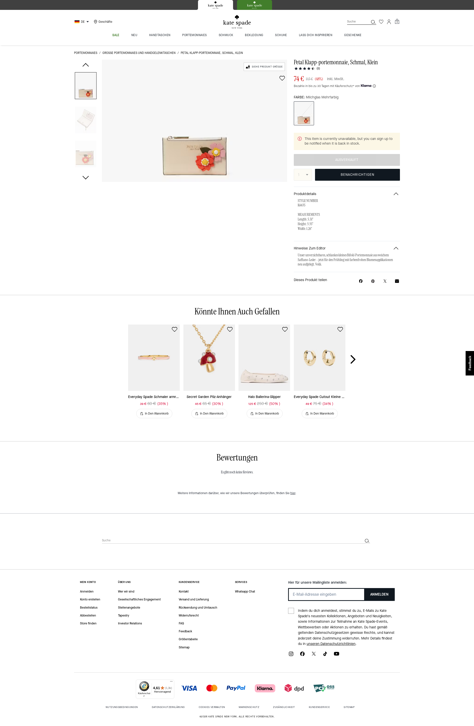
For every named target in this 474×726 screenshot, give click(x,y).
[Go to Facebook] (302, 655)
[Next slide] (357, 360)
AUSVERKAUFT (346, 159)
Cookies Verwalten (212, 707)
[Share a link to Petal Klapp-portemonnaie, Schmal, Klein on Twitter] (385, 281)
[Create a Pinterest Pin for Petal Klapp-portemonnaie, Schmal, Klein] (373, 281)
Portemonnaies (85, 53)
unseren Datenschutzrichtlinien (331, 643)
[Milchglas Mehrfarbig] (304, 113)
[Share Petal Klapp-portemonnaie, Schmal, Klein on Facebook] (361, 281)
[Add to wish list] (282, 78)
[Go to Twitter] (314, 655)
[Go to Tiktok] (325, 655)
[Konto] (389, 22)
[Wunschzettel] (381, 22)
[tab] (215, 5)
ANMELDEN (379, 594)
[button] (85, 86)
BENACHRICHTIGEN (357, 174)
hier (292, 493)
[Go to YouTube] (336, 655)
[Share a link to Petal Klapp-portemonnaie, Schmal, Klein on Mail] (397, 281)
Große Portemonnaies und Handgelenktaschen (139, 53)
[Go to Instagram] (291, 655)
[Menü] (171, 682)
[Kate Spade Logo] (237, 22)
